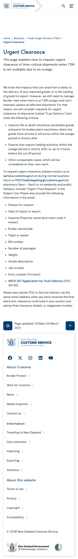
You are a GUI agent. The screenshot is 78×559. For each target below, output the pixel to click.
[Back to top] (70, 325)
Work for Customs (18, 385)
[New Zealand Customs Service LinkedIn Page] (40, 358)
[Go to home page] (24, 6)
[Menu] (71, 6)
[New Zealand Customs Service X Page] (20, 358)
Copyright (13, 508)
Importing (13, 451)
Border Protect (16, 376)
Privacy (12, 498)
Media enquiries (17, 404)
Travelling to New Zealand (24, 432)
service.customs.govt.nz (20, 176)
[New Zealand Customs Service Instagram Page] (30, 358)
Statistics (13, 470)
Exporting (13, 460)
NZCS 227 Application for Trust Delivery (35, 281)
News (10, 394)
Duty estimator (17, 442)
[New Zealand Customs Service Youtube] (51, 358)
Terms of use (15, 489)
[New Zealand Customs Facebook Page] (10, 358)
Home (6, 38)
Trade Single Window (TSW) (44, 38)
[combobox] (57, 6)
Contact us (14, 413)
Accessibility (15, 517)
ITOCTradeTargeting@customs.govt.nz (41, 180)
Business (19, 38)
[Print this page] (7, 325)
